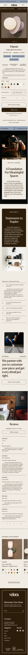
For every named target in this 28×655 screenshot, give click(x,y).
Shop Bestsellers (14, 582)
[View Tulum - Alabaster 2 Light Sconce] (12, 549)
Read (5, 77)
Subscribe (23, 611)
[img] (12, 438)
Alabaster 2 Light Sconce (10, 566)
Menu (5, 5)
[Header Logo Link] (14, 5)
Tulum (4, 562)
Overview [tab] (5, 64)
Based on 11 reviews (17, 428)
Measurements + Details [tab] (13, 65)
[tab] (23, 65)
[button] (16, 52)
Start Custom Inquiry (14, 104)
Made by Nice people (20, 650)
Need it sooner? (13, 115)
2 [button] (10, 523)
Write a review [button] (14, 432)
